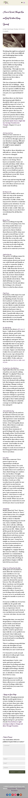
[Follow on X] (18, 795)
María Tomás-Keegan (8, 29)
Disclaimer (14, 790)
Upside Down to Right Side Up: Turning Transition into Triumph (14, 123)
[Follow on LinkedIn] (10, 795)
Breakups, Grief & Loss (19, 29)
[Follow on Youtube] (21, 795)
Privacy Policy (12, 788)
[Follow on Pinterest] (13, 795)
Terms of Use (21, 788)
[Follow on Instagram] (15, 795)
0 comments (5, 31)
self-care (20, 329)
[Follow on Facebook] (7, 795)
